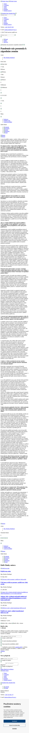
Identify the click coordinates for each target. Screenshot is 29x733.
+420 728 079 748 (9, 27)
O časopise (6, 5)
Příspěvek (3, 665)
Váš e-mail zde (4, 636)
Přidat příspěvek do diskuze (7, 669)
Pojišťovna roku (6, 571)
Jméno (2, 658)
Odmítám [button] (14, 728)
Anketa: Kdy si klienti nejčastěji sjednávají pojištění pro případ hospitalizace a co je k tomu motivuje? (14, 598)
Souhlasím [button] (14, 721)
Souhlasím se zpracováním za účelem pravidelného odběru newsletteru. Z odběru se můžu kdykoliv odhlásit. (14, 648)
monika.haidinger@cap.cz (10, 29)
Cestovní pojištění (8, 122)
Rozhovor (6, 119)
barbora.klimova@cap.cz (10, 697)
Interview (6, 42)
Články (5, 3)
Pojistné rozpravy (8, 10)
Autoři (5, 6)
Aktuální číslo (12, 13)
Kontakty (6, 9)
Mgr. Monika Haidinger (9, 57)
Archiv (5, 8)
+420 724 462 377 (9, 694)
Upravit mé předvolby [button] (14, 725)
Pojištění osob (7, 120)
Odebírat (3, 651)
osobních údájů (18, 647)
